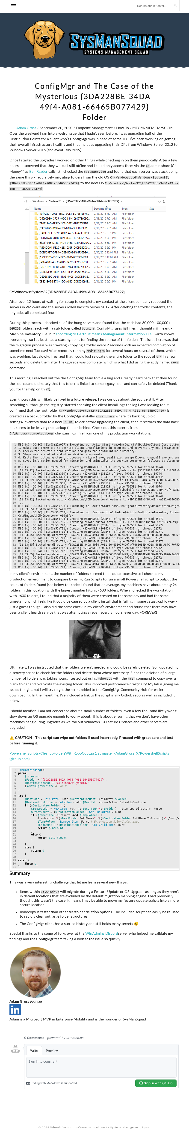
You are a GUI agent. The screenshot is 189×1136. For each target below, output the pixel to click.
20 (14, 506)
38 (14, 564)
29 (14, 535)
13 (14, 483)
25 (14, 522)
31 (14, 541)
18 (14, 499)
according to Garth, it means (104, 334)
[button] (13, 7)
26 (14, 525)
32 (14, 544)
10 (14, 473)
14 (14, 486)
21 (14, 509)
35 (14, 554)
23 (14, 515)
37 (14, 560)
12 (14, 480)
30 (14, 538)
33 (14, 548)
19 (14, 502)
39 (14, 567)
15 (14, 489)
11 (14, 477)
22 (14, 512)
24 (14, 518)
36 (14, 557)
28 (14, 531)
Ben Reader (38, 171)
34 (14, 551)
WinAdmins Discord (101, 933)
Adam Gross (26, 128)
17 (14, 496)
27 (14, 528)
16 (14, 493)
